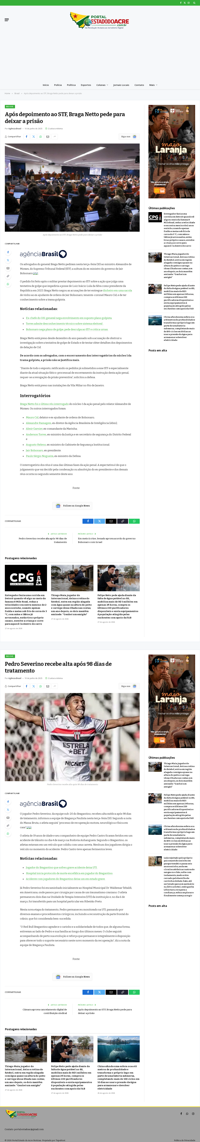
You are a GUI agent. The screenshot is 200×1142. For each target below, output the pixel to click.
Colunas (100, 84)
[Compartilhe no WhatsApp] (41, 136)
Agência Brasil (14, 128)
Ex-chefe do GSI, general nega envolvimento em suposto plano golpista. (69, 318)
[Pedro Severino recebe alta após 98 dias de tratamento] (72, 737)
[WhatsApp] (8, 284)
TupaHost (60, 1140)
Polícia (58, 84)
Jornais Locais (121, 84)
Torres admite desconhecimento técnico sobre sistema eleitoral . (64, 323)
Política (71, 84)
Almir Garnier (34, 428)
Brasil (10, 106)
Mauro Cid (32, 417)
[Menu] (7, 19)
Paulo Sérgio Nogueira (39, 456)
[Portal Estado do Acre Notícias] (100, 20)
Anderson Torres (36, 434)
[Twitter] (8, 260)
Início (46, 84)
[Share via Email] (48, 136)
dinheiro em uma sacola (117, 290)
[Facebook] (8, 252)
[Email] (8, 268)
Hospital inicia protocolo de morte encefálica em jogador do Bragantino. (69, 873)
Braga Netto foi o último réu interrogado (44, 404)
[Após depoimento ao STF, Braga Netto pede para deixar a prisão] (72, 188)
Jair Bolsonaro (34, 450)
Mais (152, 84)
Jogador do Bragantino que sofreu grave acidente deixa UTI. (61, 867)
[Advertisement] (100, 57)
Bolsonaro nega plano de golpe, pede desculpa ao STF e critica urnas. (67, 329)
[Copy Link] (8, 276)
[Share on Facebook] (26, 136)
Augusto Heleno (36, 444)
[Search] (194, 3)
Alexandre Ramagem (38, 423)
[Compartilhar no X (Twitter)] (33, 136)
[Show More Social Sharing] (55, 136)
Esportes (86, 84)
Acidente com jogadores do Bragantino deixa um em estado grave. (65, 878)
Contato (139, 84)
